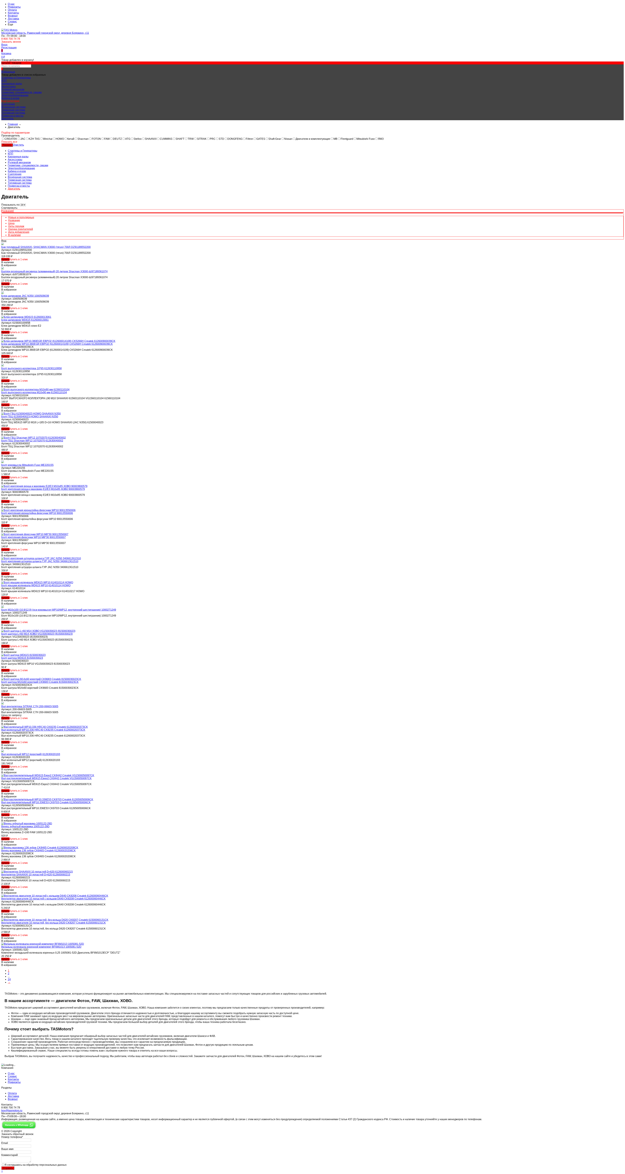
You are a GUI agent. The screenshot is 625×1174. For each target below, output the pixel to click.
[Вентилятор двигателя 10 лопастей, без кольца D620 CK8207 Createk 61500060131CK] (54, 919)
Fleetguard (347, 138)
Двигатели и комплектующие (313, 138)
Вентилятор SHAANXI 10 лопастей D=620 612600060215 (35, 874)
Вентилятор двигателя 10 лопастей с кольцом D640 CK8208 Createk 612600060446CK (53, 898)
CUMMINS (166, 138)
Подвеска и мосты (12, 115)
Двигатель (7, 118)
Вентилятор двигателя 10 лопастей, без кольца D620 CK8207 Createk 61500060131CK (53, 922)
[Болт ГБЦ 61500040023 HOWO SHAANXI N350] (31, 413)
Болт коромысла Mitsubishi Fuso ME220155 (27, 465)
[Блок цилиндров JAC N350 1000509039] (2, 293)
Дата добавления (18, 232)
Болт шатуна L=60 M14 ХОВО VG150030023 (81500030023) (37, 633)
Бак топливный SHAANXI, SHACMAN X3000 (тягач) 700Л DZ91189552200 (46, 247)
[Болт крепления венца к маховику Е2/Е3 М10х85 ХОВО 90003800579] (44, 486)
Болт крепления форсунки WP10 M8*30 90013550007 (33, 537)
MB (335, 138)
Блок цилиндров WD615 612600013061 (25, 320)
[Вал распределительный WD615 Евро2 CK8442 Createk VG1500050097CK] (47, 775)
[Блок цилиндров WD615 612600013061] (26, 317)
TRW (191, 138)
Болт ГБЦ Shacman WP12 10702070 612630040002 (32, 440)
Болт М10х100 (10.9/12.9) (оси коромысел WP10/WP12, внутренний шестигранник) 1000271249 (58, 609)
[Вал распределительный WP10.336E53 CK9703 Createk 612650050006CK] (47, 799)
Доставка (13, 18)
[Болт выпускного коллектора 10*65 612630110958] (2, 365)
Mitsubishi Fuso (365, 138)
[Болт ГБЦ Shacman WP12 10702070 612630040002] (33, 437)
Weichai (47, 138)
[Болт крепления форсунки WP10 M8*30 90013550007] (34, 534)
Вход (4, 44)
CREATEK (11, 138)
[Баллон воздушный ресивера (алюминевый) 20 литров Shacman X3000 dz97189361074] (2, 268)
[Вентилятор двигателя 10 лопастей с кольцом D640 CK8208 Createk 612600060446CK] (54, 895)
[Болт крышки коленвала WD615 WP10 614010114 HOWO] (37, 582)
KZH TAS (34, 138)
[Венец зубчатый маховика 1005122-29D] (26, 823)
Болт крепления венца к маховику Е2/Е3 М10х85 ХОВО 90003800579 (43, 489)
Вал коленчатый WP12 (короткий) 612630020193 (30, 754)
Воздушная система (13, 107)
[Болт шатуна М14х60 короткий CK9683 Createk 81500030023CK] (41, 679)
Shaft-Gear (274, 138)
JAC (22, 138)
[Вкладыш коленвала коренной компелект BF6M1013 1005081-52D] (42, 944)
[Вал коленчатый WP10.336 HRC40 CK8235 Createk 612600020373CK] (44, 727)
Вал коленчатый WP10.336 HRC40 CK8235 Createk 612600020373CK (43, 729)
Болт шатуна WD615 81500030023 (22, 658)
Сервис (12, 21)
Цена (11, 223)
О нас (11, 4)
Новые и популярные (21, 217)
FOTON (96, 138)
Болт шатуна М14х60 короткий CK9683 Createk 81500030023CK (40, 682)
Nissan (288, 138)
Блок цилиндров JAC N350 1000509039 (25, 295)
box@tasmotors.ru (11, 1110)
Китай (70, 138)
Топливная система (13, 112)
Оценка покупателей (20, 229)
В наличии (14, 235)
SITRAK (202, 138)
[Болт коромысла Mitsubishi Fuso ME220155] (2, 462)
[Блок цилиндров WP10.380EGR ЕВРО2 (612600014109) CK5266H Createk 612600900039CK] (58, 341)
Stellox (138, 138)
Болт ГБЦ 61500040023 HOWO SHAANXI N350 (29, 416)
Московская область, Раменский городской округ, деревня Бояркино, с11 (45, 33)
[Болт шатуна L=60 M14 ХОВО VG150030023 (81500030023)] (38, 631)
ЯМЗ (381, 138)
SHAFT (180, 138)
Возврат (13, 15)
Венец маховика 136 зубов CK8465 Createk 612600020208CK (38, 850)
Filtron (249, 138)
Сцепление (8, 104)
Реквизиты (14, 7)
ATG (127, 138)
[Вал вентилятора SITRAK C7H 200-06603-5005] (2, 703)
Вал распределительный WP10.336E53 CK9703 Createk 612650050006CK (46, 802)
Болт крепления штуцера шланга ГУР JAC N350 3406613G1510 (39, 561)
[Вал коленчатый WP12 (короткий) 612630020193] (2, 751)
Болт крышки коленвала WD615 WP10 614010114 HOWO (35, 585)
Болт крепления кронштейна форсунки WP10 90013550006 (37, 513)
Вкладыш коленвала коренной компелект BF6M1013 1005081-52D (41, 946)
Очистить (18, 144)
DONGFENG (235, 138)
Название (7, 211)
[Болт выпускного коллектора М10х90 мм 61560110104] (35, 389)
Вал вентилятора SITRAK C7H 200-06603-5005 (29, 706)
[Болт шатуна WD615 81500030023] (23, 655)
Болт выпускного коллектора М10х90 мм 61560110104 (34, 392)
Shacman (83, 138)
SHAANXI (151, 138)
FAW (107, 138)
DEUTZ (117, 138)
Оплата (12, 9)
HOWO (60, 138)
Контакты (13, 12)
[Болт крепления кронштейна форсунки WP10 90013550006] (38, 510)
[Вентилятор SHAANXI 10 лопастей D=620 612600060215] (37, 871)
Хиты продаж (16, 226)
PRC (212, 138)
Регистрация (9, 47)
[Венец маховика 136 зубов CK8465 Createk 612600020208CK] (39, 847)
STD (221, 138)
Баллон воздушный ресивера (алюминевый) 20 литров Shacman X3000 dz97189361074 (54, 271)
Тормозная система (13, 110)
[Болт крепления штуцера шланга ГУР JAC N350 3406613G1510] (41, 558)
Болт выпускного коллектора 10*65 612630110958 (31, 368)
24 (9, 979)
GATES (260, 138)
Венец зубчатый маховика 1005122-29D (25, 826)
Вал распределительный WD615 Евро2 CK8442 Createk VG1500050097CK (46, 778)
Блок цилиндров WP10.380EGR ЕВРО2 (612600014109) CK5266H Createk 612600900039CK (57, 344)
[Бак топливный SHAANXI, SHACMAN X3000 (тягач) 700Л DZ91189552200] (2, 244)
